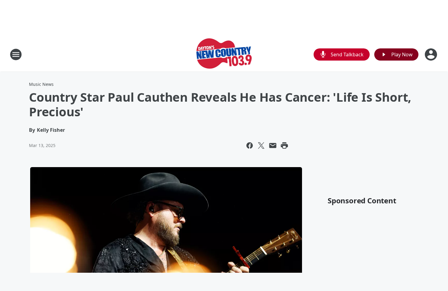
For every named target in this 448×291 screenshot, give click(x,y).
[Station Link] (224, 54)
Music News (41, 84)
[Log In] (431, 54)
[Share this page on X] (261, 145)
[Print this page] (284, 145)
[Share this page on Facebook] (249, 145)
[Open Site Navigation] (16, 54)
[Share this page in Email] (272, 145)
